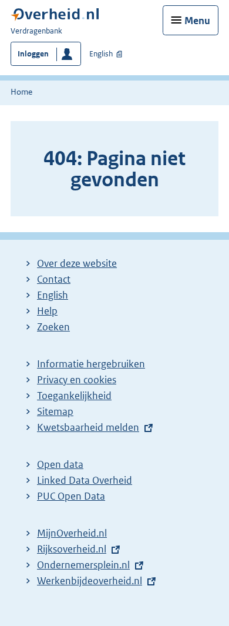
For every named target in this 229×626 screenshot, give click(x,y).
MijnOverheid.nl (72, 533)
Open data (60, 464)
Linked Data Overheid (84, 480)
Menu (197, 20)
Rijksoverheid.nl (74, 549)
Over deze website (77, 263)
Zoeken (53, 326)
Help (47, 310)
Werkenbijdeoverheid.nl (92, 580)
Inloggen (33, 54)
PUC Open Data (71, 496)
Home (21, 91)
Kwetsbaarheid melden (88, 427)
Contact (53, 279)
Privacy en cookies (76, 379)
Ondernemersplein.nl (86, 564)
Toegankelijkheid (74, 395)
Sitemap (55, 411)
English (101, 54)
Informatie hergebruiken (91, 363)
